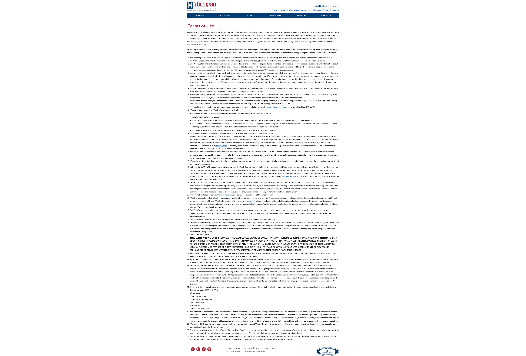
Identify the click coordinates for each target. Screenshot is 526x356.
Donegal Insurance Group (202, 6)
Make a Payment (314, 10)
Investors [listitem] (274, 348)
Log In (316, 6)
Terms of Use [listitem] (247, 348)
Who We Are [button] (275, 15)
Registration (325, 6)
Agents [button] (250, 15)
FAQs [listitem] (257, 348)
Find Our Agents (285, 10)
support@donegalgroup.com (278, 107)
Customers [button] (225, 15)
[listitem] (192, 349)
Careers (326, 10)
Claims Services (300, 10)
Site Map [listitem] (265, 348)
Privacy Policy (221, 145)
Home (274, 10)
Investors (335, 6)
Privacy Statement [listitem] (233, 348)
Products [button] (200, 15)
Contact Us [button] (326, 15)
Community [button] (301, 15)
